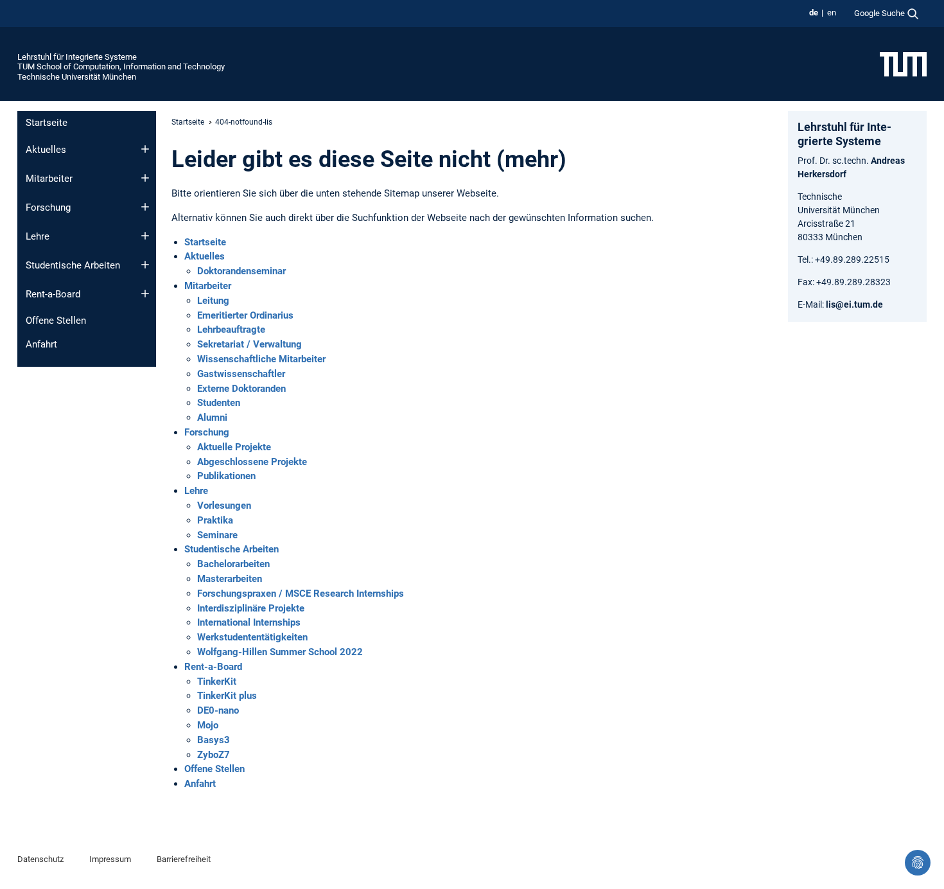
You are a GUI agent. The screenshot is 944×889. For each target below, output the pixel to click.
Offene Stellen (56, 320)
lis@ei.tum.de (854, 304)
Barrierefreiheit (184, 859)
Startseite (46, 122)
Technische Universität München (76, 77)
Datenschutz (40, 859)
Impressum (110, 859)
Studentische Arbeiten (73, 265)
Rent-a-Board (53, 294)
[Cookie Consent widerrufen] (918, 863)
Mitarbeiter (49, 178)
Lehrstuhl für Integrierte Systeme (77, 57)
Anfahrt (41, 344)
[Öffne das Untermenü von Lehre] (145, 235)
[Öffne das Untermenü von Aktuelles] (145, 149)
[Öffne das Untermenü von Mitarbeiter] (145, 178)
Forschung (48, 207)
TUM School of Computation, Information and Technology (121, 66)
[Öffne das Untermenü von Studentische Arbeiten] (145, 264)
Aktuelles (46, 149)
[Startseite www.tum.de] (903, 63)
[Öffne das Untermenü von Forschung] (145, 207)
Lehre (37, 236)
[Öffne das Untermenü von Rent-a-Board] (145, 293)
